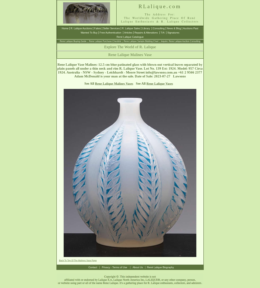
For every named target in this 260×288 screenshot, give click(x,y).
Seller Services (111, 28)
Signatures (173, 32)
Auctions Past (190, 28)
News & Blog (174, 28)
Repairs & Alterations (146, 32)
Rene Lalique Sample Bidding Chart (141, 41)
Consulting (159, 28)
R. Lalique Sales (131, 28)
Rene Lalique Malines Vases (114, 83)
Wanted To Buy (89, 32)
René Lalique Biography (160, 267)
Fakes (97, 28)
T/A (162, 32)
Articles (128, 32)
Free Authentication (110, 32)
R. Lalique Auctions (81, 28)
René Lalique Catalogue (130, 36)
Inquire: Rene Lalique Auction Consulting (180, 41)
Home (65, 28)
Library (146, 28)
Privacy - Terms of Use (114, 267)
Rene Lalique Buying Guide (73, 41)
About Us (138, 267)
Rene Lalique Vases (159, 83)
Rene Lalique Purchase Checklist (105, 41)
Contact (92, 267)
